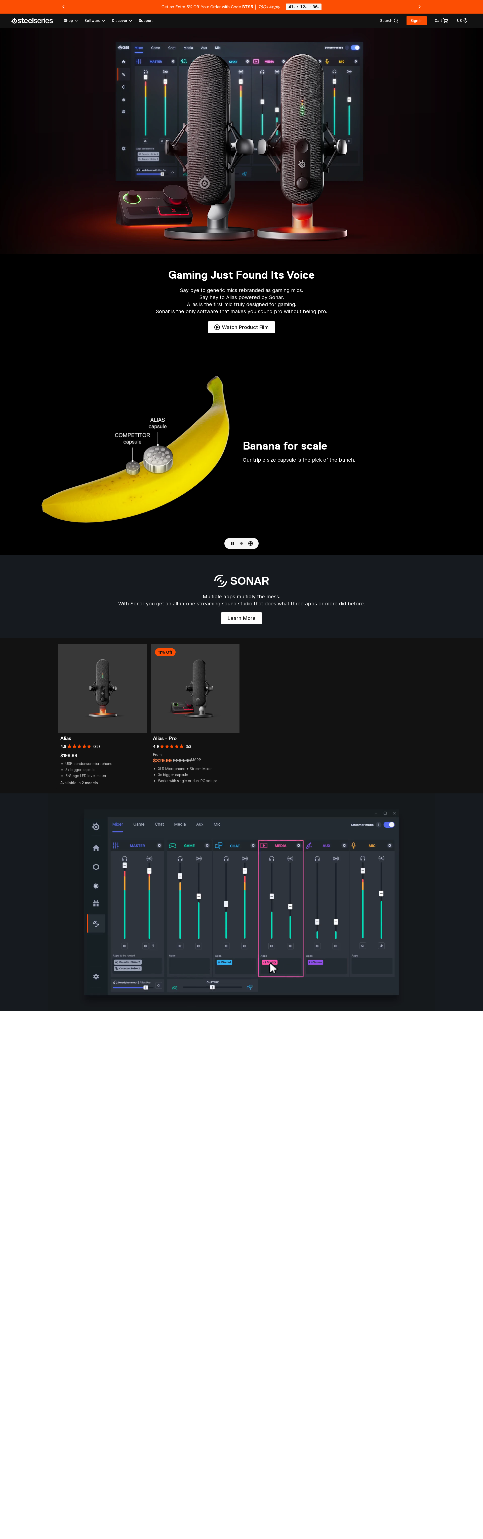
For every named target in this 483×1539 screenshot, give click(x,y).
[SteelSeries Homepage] (35, 21)
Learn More (244, 619)
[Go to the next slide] (420, 7)
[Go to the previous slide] (63, 7)
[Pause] (232, 543)
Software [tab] (92, 20)
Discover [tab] (119, 20)
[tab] (389, 21)
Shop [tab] (68, 20)
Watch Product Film (245, 327)
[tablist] (98, 21)
